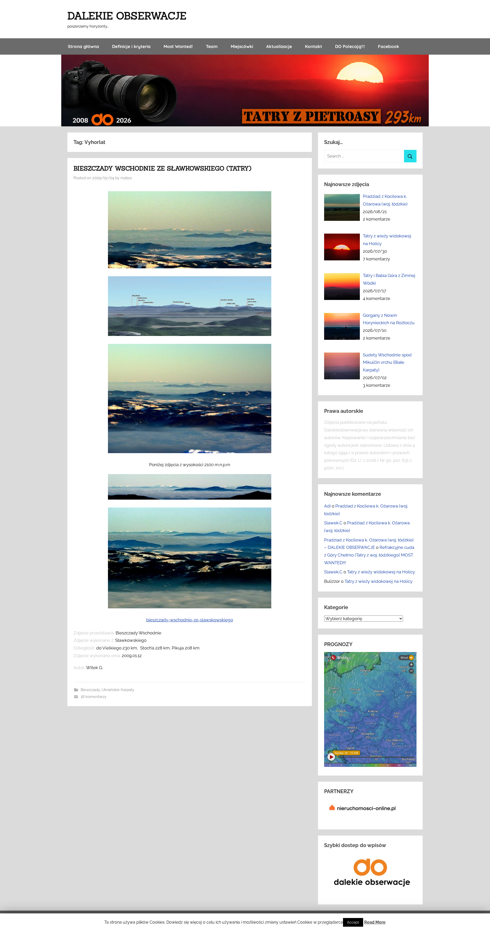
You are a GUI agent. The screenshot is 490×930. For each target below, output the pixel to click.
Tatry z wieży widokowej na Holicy (381, 571)
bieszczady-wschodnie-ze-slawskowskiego (189, 619)
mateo (126, 178)
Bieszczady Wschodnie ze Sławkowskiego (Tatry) (162, 168)
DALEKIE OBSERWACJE (126, 15)
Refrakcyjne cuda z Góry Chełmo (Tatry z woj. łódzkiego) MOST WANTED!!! (369, 555)
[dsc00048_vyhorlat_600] (189, 606)
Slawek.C (333, 522)
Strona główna (83, 46)
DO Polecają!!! (350, 46)
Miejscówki (242, 46)
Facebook (388, 46)
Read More (375, 922)
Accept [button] (353, 922)
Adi (327, 506)
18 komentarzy (93, 696)
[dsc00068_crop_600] (189, 266)
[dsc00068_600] (189, 451)
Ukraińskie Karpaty (118, 689)
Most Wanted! (178, 46)
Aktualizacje (279, 46)
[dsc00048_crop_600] (189, 498)
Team (212, 46)
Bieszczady (90, 689)
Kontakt (313, 46)
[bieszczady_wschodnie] (189, 334)
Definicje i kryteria (131, 46)
